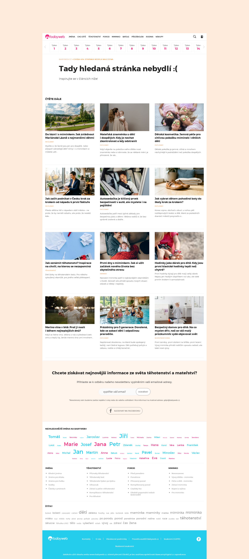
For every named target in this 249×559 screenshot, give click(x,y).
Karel (164, 445)
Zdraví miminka (179, 485)
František (192, 445)
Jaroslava (195, 437)
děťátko (92, 513)
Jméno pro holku (56, 481)
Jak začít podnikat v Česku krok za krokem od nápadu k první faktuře (67, 200)
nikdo (61, 519)
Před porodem (137, 473)
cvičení (74, 513)
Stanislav (129, 453)
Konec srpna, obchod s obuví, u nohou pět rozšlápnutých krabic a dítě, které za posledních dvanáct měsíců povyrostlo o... (177, 213)
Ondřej (137, 445)
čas (125, 523)
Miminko (116, 37)
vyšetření (88, 523)
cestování (66, 513)
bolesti (56, 513)
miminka (177, 513)
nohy (68, 519)
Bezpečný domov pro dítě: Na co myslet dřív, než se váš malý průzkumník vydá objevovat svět (176, 331)
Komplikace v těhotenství (101, 492)
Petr (114, 444)
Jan (78, 451)
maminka (137, 513)
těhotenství (190, 518)
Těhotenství (94, 37)
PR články (49, 142)
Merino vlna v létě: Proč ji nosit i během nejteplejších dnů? (65, 329)
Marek (137, 453)
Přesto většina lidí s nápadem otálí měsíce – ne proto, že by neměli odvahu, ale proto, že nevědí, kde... (68, 213)
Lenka (180, 445)
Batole (126, 37)
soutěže (172, 519)
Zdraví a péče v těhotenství (102, 488)
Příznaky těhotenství (99, 473)
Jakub (114, 453)
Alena (50, 453)
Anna (104, 452)
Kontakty (86, 539)
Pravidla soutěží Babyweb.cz (145, 539)
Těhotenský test (96, 477)
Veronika (73, 437)
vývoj (105, 523)
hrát (107, 513)
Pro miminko (178, 492)
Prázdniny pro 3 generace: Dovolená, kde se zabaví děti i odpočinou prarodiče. (124, 331)
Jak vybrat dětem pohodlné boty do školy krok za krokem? (178, 200)
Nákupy (159, 37)
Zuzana (172, 437)
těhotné (49, 523)
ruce (164, 518)
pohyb (87, 518)
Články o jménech (56, 488)
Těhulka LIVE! (62, 523)
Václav (196, 452)
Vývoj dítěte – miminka (182, 477)
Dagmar (125, 458)
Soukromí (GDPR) (172, 539)
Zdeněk (127, 445)
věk (111, 523)
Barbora (74, 458)
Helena (113, 437)
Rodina (149, 37)
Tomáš (54, 437)
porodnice (129, 518)
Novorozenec (178, 473)
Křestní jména (55, 473)
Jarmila (187, 437)
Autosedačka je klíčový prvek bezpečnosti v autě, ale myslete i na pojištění (123, 202)
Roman (157, 453)
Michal (66, 452)
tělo (72, 523)
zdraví (117, 523)
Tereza (145, 445)
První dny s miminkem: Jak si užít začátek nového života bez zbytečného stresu (122, 266)
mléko (49, 518)
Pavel (147, 452)
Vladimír (133, 458)
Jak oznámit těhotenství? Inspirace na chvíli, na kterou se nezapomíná (68, 264)
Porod (106, 37)
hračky (101, 513)
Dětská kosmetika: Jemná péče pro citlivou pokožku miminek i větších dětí (178, 138)
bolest (48, 513)
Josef (86, 444)
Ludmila (105, 437)
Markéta (179, 437)
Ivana (132, 437)
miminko (194, 512)
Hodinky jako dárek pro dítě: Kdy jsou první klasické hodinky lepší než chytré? (179, 266)
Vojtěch (82, 437)
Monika (186, 453)
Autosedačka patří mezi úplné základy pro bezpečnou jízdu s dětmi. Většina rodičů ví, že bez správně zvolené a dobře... (123, 216)
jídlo (112, 513)
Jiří (123, 436)
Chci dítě (81, 37)
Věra (171, 445)
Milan (157, 437)
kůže (127, 513)
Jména (72, 37)
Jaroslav (93, 437)
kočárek (119, 513)
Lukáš (51, 445)
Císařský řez (136, 488)
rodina (151, 518)
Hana (155, 445)
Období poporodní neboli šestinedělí (143, 493)
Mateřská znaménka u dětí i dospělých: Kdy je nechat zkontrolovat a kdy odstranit (118, 138)
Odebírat (143, 392)
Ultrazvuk (93, 485)
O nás (98, 539)
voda (79, 523)
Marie (71, 444)
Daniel (65, 437)
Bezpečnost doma (162, 338)
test (177, 519)
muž (55, 519)
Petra (117, 458)
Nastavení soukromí (124, 546)
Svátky (51, 485)
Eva (154, 458)
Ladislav (100, 459)
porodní (141, 518)
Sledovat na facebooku (127, 411)
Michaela (140, 437)
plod (74, 519)
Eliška (57, 453)
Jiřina (81, 458)
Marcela (165, 437)
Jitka (179, 453)
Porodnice (135, 477)
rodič (158, 518)
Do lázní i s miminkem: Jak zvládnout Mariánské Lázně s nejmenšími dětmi (69, 136)
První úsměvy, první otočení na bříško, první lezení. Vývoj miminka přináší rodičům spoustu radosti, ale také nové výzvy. (178, 345)
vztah (97, 523)
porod (118, 518)
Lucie (109, 458)
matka (165, 513)
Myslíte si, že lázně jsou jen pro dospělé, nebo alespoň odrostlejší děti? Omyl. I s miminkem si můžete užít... (67, 149)
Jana (100, 444)
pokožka (94, 519)
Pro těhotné (95, 496)
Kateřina (144, 458)
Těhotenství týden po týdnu (102, 481)
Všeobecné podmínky (116, 539)
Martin (92, 452)
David (163, 458)
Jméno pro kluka (56, 477)
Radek (59, 445)
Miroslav (169, 452)
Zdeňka (149, 437)
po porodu (106, 518)
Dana (87, 458)
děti (83, 512)
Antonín (93, 458)
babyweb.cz (65, 59)
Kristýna (122, 453)
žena (132, 523)
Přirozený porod (138, 481)
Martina (172, 458)
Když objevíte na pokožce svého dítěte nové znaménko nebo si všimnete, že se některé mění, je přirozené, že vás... (124, 152)
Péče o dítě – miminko (182, 481)
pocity (79, 519)
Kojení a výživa (178, 488)
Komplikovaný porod (140, 485)
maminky (153, 513)
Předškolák (138, 37)
